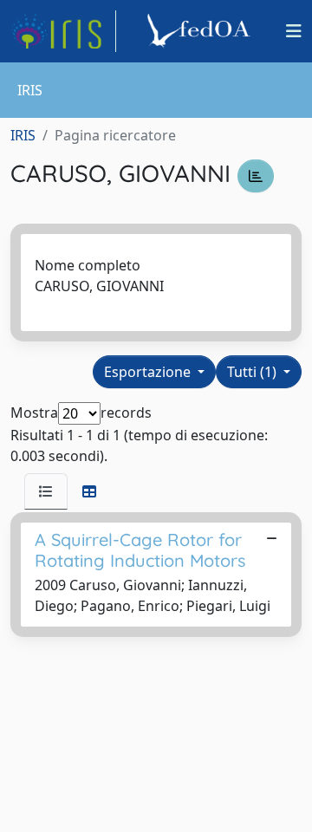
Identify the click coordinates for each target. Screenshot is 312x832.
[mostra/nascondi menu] (294, 31)
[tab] (46, 491)
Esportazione (149, 371)
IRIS (23, 135)
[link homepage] (63, 31)
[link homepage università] (201, 31)
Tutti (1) (253, 371)
